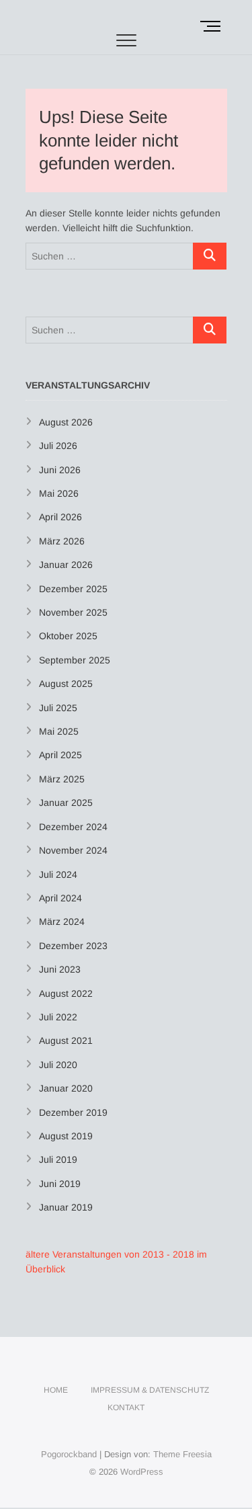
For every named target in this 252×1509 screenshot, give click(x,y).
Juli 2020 (58, 1064)
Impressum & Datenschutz (150, 1390)
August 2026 (66, 422)
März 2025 (62, 779)
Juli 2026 (58, 445)
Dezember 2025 (73, 588)
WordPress (141, 1472)
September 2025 (74, 660)
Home (56, 1390)
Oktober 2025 (68, 635)
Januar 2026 (66, 564)
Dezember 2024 (73, 826)
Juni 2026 (60, 469)
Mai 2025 (59, 731)
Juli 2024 (58, 874)
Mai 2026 (59, 493)
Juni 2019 (60, 1183)
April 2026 (60, 517)
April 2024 (60, 898)
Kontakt (126, 1407)
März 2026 (62, 541)
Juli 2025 (58, 707)
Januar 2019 (66, 1207)
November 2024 (73, 850)
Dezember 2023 (73, 945)
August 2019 (66, 1136)
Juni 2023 (60, 969)
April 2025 (60, 754)
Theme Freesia (182, 1454)
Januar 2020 (66, 1088)
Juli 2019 (58, 1159)
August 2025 (66, 683)
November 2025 (73, 612)
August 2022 (66, 993)
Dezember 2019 (73, 1112)
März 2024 (62, 921)
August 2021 (66, 1040)
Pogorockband (69, 1454)
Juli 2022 (58, 1017)
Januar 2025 (66, 802)
